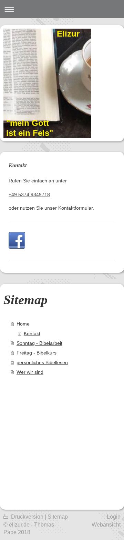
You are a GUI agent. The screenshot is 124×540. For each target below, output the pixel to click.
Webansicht (106, 525)
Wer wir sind (30, 372)
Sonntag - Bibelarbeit (39, 343)
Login (114, 517)
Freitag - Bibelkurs (36, 353)
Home (23, 324)
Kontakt (32, 333)
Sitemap (58, 517)
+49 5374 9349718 (29, 194)
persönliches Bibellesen (42, 362)
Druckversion (27, 517)
